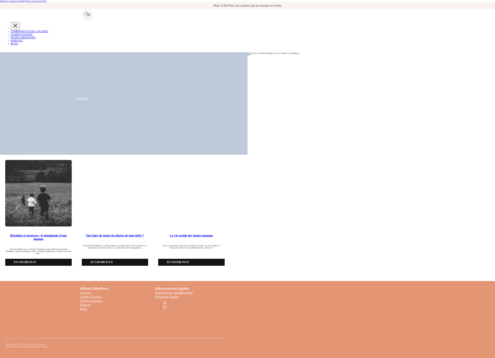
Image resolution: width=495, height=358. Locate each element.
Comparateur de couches (29, 31)
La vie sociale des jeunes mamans (191, 235)
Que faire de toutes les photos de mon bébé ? (115, 235)
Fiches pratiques (91, 301)
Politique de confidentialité (174, 293)
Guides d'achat (22, 34)
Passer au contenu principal (12, 1)
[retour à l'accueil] (87, 19)
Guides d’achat (90, 297)
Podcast (17, 40)
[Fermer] (15, 26)
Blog (14, 43)
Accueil (85, 293)
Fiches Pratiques (23, 37)
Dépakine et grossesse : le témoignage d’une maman (38, 237)
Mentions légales (167, 297)
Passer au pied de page (35, 1)
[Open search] (3, 49)
